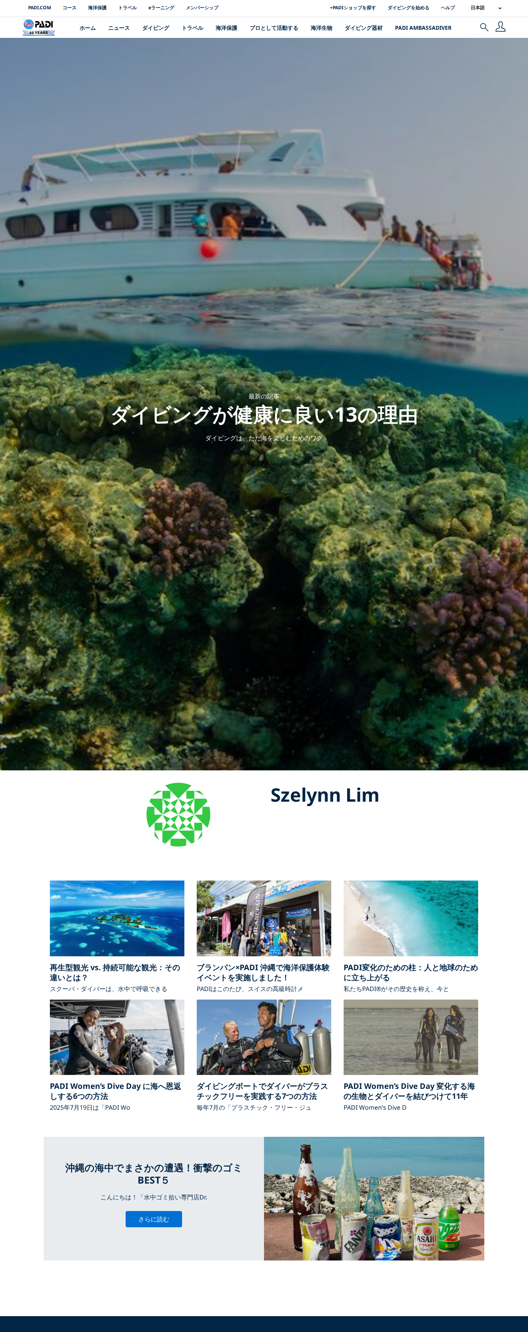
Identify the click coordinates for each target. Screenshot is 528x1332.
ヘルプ (448, 7)
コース (70, 7)
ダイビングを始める (408, 7)
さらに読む (153, 1219)
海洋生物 (321, 27)
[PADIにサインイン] (501, 27)
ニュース (119, 27)
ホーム (88, 27)
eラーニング (161, 7)
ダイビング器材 (364, 27)
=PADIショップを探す (353, 7)
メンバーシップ (202, 7)
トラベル (127, 7)
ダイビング (155, 27)
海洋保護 (97, 7)
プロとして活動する (274, 27)
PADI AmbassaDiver (423, 27)
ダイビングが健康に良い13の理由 (264, 414)
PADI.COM (39, 7)
